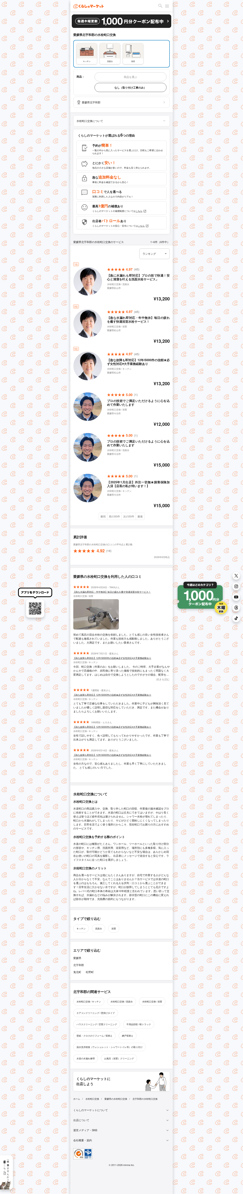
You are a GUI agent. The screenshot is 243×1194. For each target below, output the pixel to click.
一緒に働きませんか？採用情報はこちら (6, 1169)
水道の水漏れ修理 (86, 1058)
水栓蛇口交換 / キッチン (89, 1001)
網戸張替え (127, 1035)
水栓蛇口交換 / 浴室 (152, 1001)
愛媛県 (77, 958)
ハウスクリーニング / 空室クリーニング (97, 1024)
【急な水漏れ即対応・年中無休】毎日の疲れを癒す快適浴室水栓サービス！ (112, 591)
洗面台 (98, 928)
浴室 (113, 928)
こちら (139, 210)
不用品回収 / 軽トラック (138, 1024)
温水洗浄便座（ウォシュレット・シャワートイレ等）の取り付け (110, 1047)
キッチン (81, 928)
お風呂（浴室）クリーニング (119, 1058)
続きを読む (163, 679)
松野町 (90, 972)
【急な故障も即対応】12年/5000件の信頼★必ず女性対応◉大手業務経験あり (112, 657)
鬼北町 (77, 972)
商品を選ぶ (130, 77)
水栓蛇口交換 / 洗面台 (121, 1001)
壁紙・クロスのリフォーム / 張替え (94, 1035)
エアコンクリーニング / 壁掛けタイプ (96, 1012)
